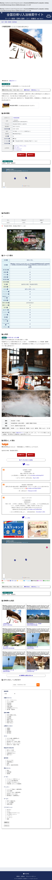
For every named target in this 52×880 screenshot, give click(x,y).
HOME (27, 874)
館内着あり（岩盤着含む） (13, 795)
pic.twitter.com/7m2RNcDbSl (35, 509)
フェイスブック (18, 148)
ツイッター (16, 147)
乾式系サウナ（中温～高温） (14, 741)
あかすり (9, 809)
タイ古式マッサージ (12, 814)
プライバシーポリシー (31, 876)
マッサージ (9, 817)
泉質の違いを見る (13, 337)
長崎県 (9, 22)
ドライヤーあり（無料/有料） (14, 792)
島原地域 (14, 22)
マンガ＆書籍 (10, 802)
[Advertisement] (26, 69)
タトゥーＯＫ (10, 760)
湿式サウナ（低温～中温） (13, 744)
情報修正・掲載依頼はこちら (32, 90)
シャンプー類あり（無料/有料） (14, 789)
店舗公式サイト (13, 80)
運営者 (18, 876)
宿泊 (8, 770)
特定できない (10, 722)
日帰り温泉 (9, 706)
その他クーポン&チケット (13, 782)
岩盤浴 (8, 728)
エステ (8, 811)
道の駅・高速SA (11, 709)
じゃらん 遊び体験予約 (12, 780)
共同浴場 (9, 703)
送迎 (8, 763)
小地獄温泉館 (16, 117)
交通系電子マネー (11, 753)
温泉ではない (10, 719)
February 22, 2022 (32, 490)
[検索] (38, 684)
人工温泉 (9, 716)
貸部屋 (8, 773)
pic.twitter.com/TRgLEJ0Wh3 (34, 488)
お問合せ (23, 876)
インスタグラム (18, 150)
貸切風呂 (9, 731)
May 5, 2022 (36, 477)
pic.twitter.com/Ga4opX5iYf (37, 475)
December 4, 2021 (40, 511)
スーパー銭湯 (10, 701)
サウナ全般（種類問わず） (13, 738)
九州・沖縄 (4, 22)
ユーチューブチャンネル (20, 145)
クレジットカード (11, 751)
